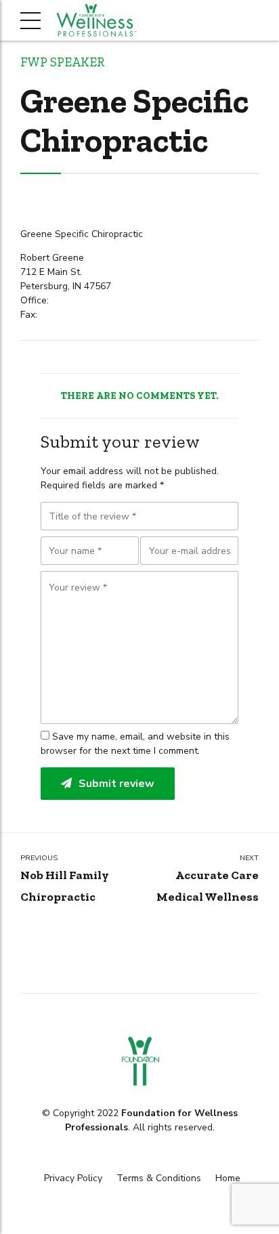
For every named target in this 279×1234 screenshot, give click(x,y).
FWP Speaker (62, 62)
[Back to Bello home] (139, 1061)
